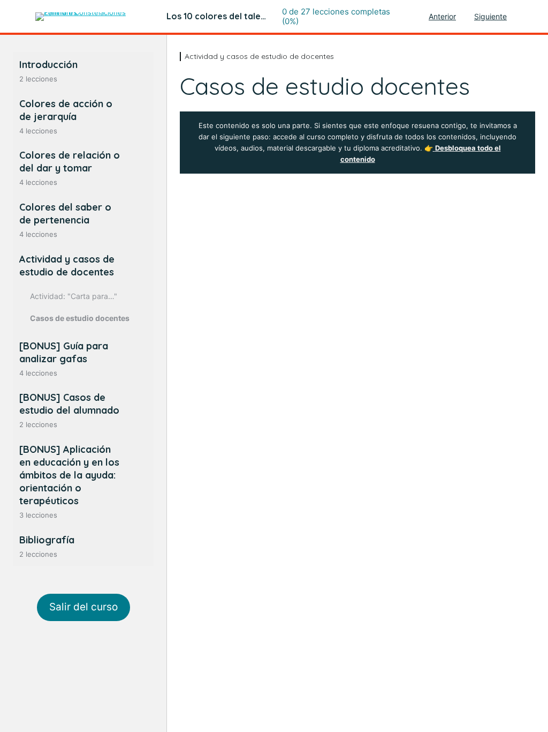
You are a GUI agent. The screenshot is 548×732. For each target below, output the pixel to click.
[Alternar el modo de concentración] (17, 16)
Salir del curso (83, 607)
